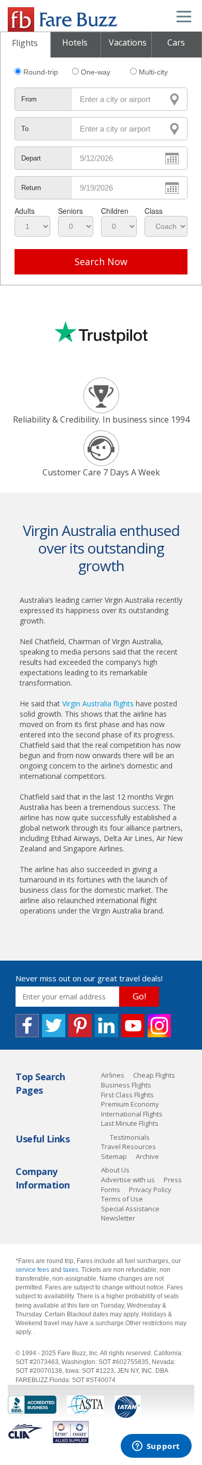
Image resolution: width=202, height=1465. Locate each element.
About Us (115, 1169)
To (24, 129)
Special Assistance (130, 1208)
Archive (147, 1156)
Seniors (70, 211)
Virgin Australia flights (98, 703)
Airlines (112, 1075)
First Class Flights (127, 1094)
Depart (31, 158)
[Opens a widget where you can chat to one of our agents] (156, 1447)
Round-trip (40, 72)
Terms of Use (122, 1198)
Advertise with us (128, 1179)
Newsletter (118, 1218)
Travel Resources (128, 1146)
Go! (139, 996)
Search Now (101, 261)
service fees (33, 1269)
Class (154, 211)
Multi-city (153, 72)
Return (31, 188)
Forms (110, 1189)
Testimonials (130, 1137)
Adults (25, 211)
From (29, 99)
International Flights (132, 1114)
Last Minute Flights (129, 1123)
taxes (70, 1269)
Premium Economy (130, 1104)
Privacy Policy (150, 1189)
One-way (95, 72)
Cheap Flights (154, 1075)
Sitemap (114, 1156)
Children (114, 211)
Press (173, 1179)
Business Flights (126, 1085)
